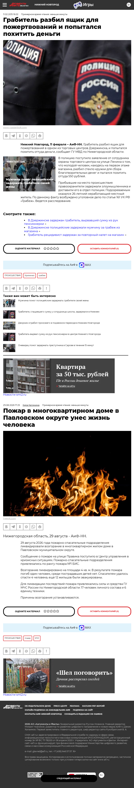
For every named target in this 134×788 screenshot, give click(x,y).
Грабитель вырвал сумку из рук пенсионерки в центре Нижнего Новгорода (59, 334)
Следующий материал (69, 778)
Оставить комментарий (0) (104, 249)
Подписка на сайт (83, 710)
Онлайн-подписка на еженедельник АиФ (47, 710)
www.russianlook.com (15, 127)
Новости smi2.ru (14, 394)
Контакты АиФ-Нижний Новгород (43, 714)
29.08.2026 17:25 (11, 405)
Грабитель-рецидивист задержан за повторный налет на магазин (76, 235)
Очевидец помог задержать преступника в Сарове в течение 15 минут (56, 345)
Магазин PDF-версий (93, 706)
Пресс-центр (60, 706)
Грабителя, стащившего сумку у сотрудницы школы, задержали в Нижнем (58, 311)
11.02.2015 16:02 (10, 14)
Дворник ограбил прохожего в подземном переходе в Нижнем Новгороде (59, 323)
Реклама (74, 706)
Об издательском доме (38, 706)
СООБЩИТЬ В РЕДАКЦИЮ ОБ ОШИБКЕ (83, 714)
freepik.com (9, 518)
